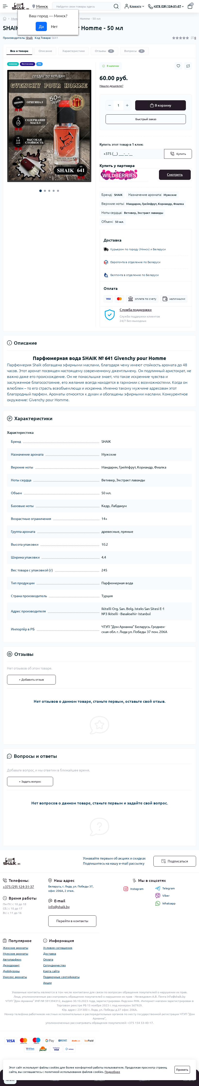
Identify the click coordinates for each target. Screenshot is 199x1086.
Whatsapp (168, 903)
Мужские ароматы (15, 953)
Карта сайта (51, 971)
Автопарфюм (12, 959)
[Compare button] (188, 66)
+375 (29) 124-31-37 (18, 887)
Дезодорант (11, 965)
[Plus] (127, 105)
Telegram (168, 888)
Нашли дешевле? (111, 85)
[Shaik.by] (33, 861)
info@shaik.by (59, 907)
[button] (40, 191)
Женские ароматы (15, 947)
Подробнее (112, 1071)
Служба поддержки (136, 310)
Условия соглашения (57, 947)
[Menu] (5, 6)
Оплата (48, 959)
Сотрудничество (54, 965)
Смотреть (175, 174)
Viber (166, 895)
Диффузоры (11, 971)
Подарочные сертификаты (61, 976)
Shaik (29, 37)
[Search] (116, 6)
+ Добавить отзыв (31, 679)
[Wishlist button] (178, 66)
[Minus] (110, 105)
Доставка (49, 953)
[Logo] (21, 6)
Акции (47, 982)
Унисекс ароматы (15, 976)
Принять (182, 1069)
